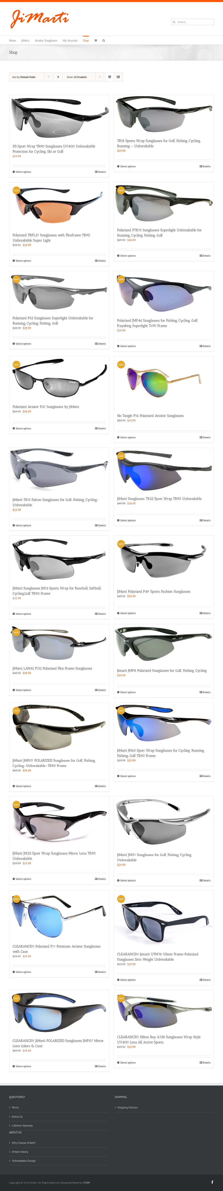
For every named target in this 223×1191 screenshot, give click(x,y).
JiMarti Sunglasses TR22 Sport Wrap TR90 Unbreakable (159, 499)
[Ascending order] (58, 76)
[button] (103, 40)
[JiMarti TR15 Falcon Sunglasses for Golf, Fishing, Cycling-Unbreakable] (59, 470)
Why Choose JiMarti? (24, 1143)
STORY (86, 1182)
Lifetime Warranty (22, 1125)
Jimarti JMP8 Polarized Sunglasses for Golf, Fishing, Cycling (162, 670)
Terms (15, 1107)
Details (102, 171)
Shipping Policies (127, 1107)
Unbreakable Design (24, 1161)
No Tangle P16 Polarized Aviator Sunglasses (150, 416)
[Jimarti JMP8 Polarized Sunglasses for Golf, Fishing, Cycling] (164, 644)
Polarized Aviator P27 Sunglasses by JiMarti (46, 407)
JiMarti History (20, 1152)
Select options (23, 171)
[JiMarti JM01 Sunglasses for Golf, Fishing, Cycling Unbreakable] (164, 822)
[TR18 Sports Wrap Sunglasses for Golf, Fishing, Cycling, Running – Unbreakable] (164, 114)
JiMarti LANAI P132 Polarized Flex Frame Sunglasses (52, 668)
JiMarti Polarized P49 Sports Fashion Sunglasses (153, 591)
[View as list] (118, 77)
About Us (17, 1117)
